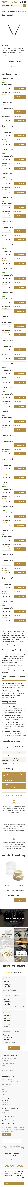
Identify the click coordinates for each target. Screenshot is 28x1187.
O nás (3, 1094)
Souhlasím (19, 1183)
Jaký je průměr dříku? (11, 780)
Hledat (20, 6)
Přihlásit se (6, 1134)
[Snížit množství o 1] (3, 88)
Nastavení (14, 1180)
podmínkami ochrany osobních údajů (13, 1148)
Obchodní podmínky (8, 1087)
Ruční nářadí (5, 1060)
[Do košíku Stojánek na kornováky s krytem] (20, 900)
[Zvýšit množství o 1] (9, 88)
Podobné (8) (11, 626)
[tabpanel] (14, 880)
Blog (3, 1089)
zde (23, 1177)
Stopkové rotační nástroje (10, 1058)
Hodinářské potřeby (8, 1070)
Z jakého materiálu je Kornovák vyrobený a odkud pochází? (13, 786)
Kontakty (4, 1092)
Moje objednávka (7, 1084)
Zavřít (20, 69)
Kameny (4, 1068)
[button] (12, 900)
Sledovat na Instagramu (14, 918)
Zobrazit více (14, 1048)
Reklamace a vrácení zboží (10, 1082)
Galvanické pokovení (8, 1063)
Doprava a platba (7, 1079)
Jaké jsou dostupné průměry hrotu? (12, 774)
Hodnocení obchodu (14, 965)
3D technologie (6, 1073)
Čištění (4, 1065)
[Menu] (24, 5)
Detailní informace (8, 56)
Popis (4, 626)
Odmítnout (8, 1183)
